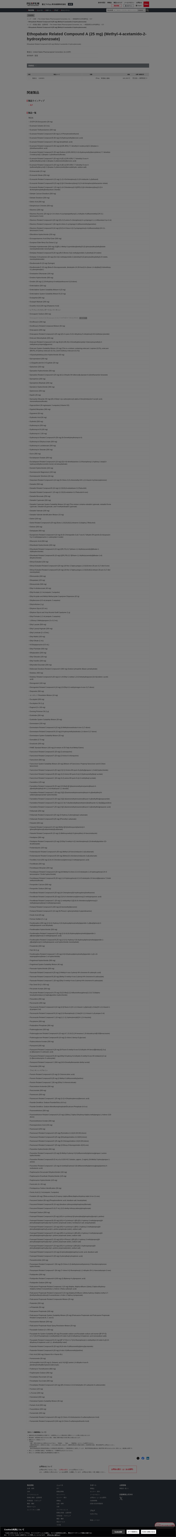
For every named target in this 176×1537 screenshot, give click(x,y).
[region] (88, 1531)
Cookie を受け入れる (148, 1532)
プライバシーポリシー (53, 1535)
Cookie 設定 (118, 1532)
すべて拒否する (133, 1532)
